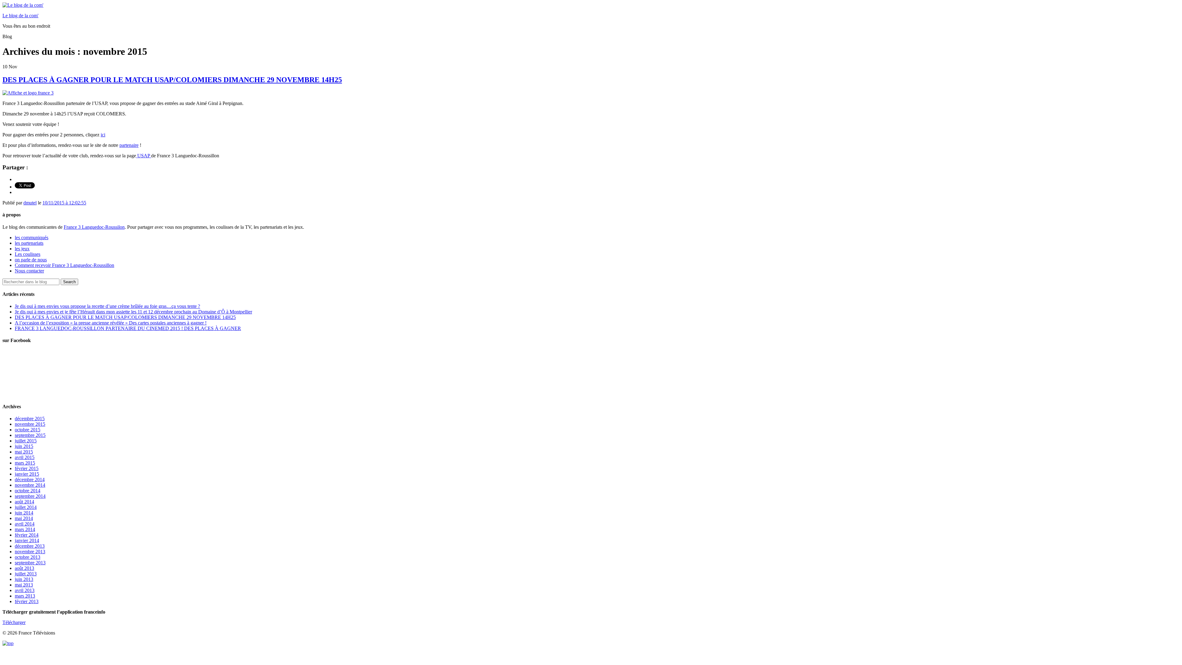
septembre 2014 (30, 496)
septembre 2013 (30, 562)
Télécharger (14, 622)
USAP (143, 155)
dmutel (30, 202)
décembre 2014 (30, 479)
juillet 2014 (26, 507)
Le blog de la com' (20, 15)
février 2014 (26, 535)
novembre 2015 (30, 424)
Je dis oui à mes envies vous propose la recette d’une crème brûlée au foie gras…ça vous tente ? (107, 306)
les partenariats (29, 243)
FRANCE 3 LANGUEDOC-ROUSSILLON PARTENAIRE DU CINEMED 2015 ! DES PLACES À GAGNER (128, 328)
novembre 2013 (30, 551)
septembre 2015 (30, 435)
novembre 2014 (30, 485)
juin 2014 (24, 512)
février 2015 (26, 468)
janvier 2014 (27, 540)
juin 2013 (24, 579)
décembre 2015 (30, 418)
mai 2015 (24, 451)
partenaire (129, 145)
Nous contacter (29, 270)
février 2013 (26, 601)
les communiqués (31, 237)
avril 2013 (24, 590)
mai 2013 (24, 584)
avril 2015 (24, 457)
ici (103, 134)
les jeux (22, 248)
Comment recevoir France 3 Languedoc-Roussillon (64, 265)
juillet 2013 (26, 573)
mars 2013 (25, 595)
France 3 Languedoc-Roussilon (94, 227)
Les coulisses (27, 254)
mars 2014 (25, 529)
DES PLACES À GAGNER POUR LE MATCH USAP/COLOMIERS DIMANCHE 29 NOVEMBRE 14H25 (172, 80)
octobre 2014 (27, 490)
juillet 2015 (26, 440)
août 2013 (24, 568)
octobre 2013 (27, 557)
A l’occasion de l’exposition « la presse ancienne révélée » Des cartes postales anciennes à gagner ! (111, 322)
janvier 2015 (27, 474)
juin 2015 (24, 446)
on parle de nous (31, 259)
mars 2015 (25, 462)
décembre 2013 (30, 546)
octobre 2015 (27, 429)
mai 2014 (24, 518)
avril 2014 (24, 523)
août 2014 (24, 501)
